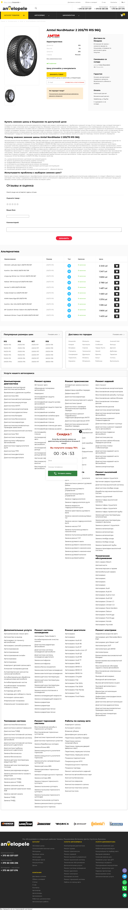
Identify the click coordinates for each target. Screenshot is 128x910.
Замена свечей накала (13, 794)
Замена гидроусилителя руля (77, 502)
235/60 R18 (49, 355)
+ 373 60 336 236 (101, 9)
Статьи (34, 882)
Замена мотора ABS (42, 778)
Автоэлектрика (102, 652)
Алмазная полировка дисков (16, 669)
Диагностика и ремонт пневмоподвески (105, 419)
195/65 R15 (7, 358)
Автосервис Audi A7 (73, 647)
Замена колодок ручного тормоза (48, 775)
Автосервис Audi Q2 (104, 598)
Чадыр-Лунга (100, 348)
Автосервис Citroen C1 (105, 601)
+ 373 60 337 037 (84, 9)
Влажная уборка (72, 731)
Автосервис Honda (103, 621)
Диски (34, 865)
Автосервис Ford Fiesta (74, 696)
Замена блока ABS (42, 747)
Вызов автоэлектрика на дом (108, 683)
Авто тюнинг (101, 385)
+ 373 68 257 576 (118, 9)
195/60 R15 (7, 355)
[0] (121, 15)
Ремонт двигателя (75, 630)
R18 (47, 341)
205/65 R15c (8, 362)
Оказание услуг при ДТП (105, 860)
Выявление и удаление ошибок (17, 392)
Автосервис (101, 575)
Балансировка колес (103, 874)
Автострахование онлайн (14, 655)
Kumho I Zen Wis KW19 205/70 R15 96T (18, 304)
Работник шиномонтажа (41, 899)
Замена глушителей (104, 497)
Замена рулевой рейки (74, 558)
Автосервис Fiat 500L (74, 683)
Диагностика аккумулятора (15, 402)
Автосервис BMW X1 (73, 670)
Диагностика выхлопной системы (18, 431)
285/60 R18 (49, 362)
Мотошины (36, 851)
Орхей (97, 351)
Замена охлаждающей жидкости (48, 696)
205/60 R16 (21, 362)
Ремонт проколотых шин (105, 868)
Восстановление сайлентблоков (109, 398)
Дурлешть (86, 354)
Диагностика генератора (14, 437)
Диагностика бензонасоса (15, 419)
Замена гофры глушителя (106, 505)
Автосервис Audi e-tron (105, 595)
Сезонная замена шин (104, 857)
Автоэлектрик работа (40, 902)
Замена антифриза (42, 660)
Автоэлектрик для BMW (106, 649)
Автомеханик (37, 896)
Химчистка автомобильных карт (78, 775)
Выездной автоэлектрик (106, 679)
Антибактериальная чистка (15, 682)
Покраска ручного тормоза (76, 765)
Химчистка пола (71, 791)
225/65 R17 (35, 355)
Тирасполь (72, 358)
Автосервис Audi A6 (73, 644)
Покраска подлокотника (75, 758)
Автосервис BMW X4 (73, 673)
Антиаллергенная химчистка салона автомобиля (16, 673)
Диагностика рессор (104, 437)
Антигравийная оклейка (44, 412)
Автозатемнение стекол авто (16, 634)
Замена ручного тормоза (44, 807)
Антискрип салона (72, 728)
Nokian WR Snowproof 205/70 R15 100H (18, 282)
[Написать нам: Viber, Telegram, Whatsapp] (124, 895)
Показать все (53, 334)
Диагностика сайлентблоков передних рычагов (108, 441)
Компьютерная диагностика (12, 382)
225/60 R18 (49, 348)
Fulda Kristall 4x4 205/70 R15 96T (15, 293)
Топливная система (15, 721)
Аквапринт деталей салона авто (17, 665)
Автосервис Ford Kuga (105, 615)
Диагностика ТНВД (12, 731)
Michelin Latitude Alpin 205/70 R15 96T (18, 265)
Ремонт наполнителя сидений (77, 771)
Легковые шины (12, 21)
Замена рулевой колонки (75, 555)
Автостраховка (10, 659)
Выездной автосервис (105, 676)
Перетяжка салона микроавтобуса (72, 742)
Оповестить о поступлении (74, 82)
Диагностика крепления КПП (77, 421)
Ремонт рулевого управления (75, 857)
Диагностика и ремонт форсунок (18, 728)
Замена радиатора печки (44, 709)
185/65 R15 (7, 348)
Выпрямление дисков (105, 407)
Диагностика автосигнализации (17, 399)
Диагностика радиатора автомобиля (44, 646)
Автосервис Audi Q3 (73, 653)
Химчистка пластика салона (76, 788)
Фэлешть (85, 341)
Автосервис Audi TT (73, 660)
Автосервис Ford (72, 693)
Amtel (21, 21)
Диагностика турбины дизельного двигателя (13, 749)
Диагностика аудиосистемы (15, 412)
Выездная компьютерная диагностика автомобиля (14, 388)
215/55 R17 (35, 345)
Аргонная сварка (41, 458)
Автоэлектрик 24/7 (103, 646)
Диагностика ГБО (11, 434)
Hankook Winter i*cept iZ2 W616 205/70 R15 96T (21, 315)
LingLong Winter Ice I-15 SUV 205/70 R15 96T (20, 276)
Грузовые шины (38, 854)
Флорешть (86, 361)
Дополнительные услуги (18, 630)
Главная (3, 21)
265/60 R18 (49, 358)
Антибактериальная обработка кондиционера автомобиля (17, 678)
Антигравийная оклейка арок (46, 416)
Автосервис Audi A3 (73, 640)
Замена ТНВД (9, 797)
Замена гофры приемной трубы (109, 512)
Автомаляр (36, 890)
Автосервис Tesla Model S (45, 636)
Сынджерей (73, 354)
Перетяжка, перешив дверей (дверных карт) (77, 747)
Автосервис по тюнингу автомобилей (14, 641)
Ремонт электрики (106, 630)
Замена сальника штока (14, 785)
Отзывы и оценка (20, 185)
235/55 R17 (35, 358)
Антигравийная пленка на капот (48, 429)
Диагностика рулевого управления (74, 489)
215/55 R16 (21, 345)
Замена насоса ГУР (73, 526)
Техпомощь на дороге (104, 862)
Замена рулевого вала (74, 541)
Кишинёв (72, 341)
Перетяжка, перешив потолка (77, 751)
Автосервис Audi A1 (104, 592)
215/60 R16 (21, 348)
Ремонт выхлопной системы (74, 860)
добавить (64, 238)
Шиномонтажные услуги (105, 876)
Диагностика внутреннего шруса (79, 400)
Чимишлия (86, 351)
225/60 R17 (35, 351)
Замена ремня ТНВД (12, 779)
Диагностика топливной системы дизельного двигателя (18, 744)
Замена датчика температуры (46, 677)
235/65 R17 (35, 362)
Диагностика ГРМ (11, 451)
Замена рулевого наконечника (78, 545)
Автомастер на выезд (13, 637)
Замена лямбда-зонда (105, 542)
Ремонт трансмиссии (76, 381)
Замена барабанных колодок (46, 744)
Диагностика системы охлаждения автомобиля (44, 651)
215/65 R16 (21, 351)
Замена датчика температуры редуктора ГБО (16, 761)
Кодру (97, 341)
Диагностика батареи (13, 416)
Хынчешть (86, 344)
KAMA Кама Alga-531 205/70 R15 (15, 298)
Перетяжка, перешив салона (77, 755)
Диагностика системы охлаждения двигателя (44, 656)
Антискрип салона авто (14, 697)
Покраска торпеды (73, 768)
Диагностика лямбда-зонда (107, 488)
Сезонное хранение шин (105, 846)
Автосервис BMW (72, 663)
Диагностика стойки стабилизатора (104, 447)
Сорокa (85, 348)
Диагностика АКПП (12, 406)
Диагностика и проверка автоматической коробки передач (75, 408)
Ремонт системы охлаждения (43, 631)
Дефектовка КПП (72, 393)
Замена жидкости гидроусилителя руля (74, 506)
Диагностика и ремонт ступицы (109, 424)
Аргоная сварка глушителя (107, 478)
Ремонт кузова (42, 381)
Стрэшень (72, 351)
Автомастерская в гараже (106, 568)
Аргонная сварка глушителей (108, 481)
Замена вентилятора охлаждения (48, 670)
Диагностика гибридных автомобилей (14, 441)
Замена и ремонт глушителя (107, 525)
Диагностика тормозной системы (48, 737)
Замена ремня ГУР (73, 538)
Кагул (97, 358)
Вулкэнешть (114, 361)
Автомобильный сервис (106, 572)
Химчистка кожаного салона (77, 784)
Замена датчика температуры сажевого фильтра (108, 521)
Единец (98, 354)
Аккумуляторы (37, 862)
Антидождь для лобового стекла (17, 694)
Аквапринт (39, 393)
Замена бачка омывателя (45, 667)
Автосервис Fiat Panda (74, 690)
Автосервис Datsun (104, 611)
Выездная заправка (103, 854)
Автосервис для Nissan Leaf (107, 642)
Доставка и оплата (74, 2)
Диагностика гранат (73, 403)
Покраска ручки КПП (73, 761)
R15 (5, 341)
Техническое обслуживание (104, 557)
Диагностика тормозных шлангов (48, 741)
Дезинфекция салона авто (76, 734)
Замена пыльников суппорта (46, 800)
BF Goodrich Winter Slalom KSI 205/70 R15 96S (21, 310)
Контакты (113, 2)
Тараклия (113, 354)
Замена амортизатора (105, 467)
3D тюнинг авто (41, 385)
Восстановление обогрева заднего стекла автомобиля (107, 667)
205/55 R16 (21, 358)
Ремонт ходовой (105, 381)
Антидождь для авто (12, 691)
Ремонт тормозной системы (74, 879)
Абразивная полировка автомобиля (44, 389)
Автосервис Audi (103, 588)
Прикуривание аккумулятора (107, 865)
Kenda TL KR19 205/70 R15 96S (15, 287)
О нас (104, 2)
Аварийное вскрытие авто (107, 634)
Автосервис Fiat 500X (74, 686)
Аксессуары (36, 857)
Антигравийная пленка (44, 419)
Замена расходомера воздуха (16, 770)
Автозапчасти (101, 565)
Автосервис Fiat (71, 680)
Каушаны (71, 361)
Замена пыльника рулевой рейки (79, 535)
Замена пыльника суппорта (46, 786)
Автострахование (11, 649)
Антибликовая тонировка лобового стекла (15, 686)
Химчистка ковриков (73, 781)
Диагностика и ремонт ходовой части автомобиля (109, 428)
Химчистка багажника (74, 778)
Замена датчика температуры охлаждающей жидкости (46, 686)
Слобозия (99, 344)
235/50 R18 (49, 351)
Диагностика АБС (11, 396)
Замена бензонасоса (12, 753)
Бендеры (71, 348)
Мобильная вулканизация (105, 848)
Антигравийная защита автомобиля (44, 398)
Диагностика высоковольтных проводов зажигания (16, 426)
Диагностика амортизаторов (16, 409)
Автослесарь (37, 893)
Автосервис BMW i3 (73, 667)
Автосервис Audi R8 (73, 657)
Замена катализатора (104, 529)
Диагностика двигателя (14, 454)
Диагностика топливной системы (18, 734)
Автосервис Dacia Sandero (106, 608)
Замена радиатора (42, 702)
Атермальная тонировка (14, 701)
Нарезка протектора (103, 871)
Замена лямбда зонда (105, 538)
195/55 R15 (7, 351)
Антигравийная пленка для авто (48, 425)
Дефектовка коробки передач (77, 390)
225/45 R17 (35, 348)
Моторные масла (38, 860)
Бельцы (113, 344)
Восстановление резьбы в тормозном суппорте (45, 728)
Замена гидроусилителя (75, 499)
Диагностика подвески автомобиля (105, 433)
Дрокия (113, 348)
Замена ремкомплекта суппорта (48, 803)
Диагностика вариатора (14, 422)
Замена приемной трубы (106, 545)
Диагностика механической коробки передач (76, 425)
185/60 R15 (7, 345)
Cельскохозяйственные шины (43, 848)
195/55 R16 (21, 355)
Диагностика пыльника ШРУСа (78, 429)
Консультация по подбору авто (107, 851)
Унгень (112, 358)
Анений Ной (114, 341)
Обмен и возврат (91, 2)
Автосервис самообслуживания (17, 646)
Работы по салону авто (77, 721)
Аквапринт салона (72, 725)
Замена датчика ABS (42, 766)
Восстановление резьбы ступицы (110, 395)
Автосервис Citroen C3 (105, 605)
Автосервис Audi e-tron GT (76, 650)
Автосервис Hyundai (104, 625)
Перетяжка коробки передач (77, 738)
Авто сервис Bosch (103, 562)
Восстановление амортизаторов (109, 388)
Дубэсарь (113, 351)
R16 (19, 341)
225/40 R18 (49, 345)
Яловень (85, 358)
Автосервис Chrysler (73, 677)
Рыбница (98, 361)
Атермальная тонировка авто (16, 704)
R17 (33, 341)
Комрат (71, 344)
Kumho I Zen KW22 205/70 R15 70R (16, 270)
